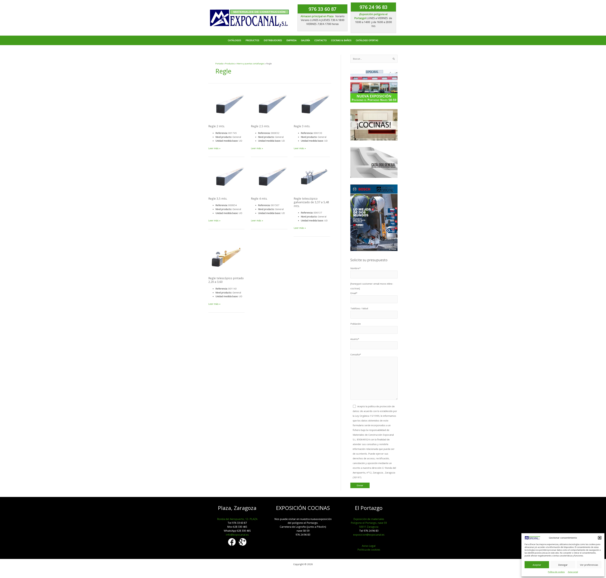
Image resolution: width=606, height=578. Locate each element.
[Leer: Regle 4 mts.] (269, 177)
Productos (252, 40)
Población (355, 323)
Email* (353, 293)
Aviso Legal (573, 572)
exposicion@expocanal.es (368, 534)
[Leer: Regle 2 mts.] (226, 105)
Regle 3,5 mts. (217, 198)
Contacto (320, 40)
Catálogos (234, 40)
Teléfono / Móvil (359, 308)
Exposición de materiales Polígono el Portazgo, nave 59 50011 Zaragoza (369, 523)
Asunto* (354, 339)
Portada (219, 63)
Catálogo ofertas (367, 40)
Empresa (291, 40)
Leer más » (214, 148)
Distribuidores (273, 40)
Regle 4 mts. (259, 198)
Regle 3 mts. (302, 126)
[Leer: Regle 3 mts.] (312, 105)
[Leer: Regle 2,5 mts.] (269, 105)
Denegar (563, 564)
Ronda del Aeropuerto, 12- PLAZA (237, 519)
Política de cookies (556, 572)
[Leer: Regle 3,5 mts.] (226, 177)
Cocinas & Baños (341, 40)
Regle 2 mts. (216, 126)
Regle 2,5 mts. (260, 126)
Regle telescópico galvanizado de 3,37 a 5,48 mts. (311, 202)
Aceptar (537, 564)
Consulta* (355, 354)
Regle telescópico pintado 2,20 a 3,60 (226, 280)
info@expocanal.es (237, 534)
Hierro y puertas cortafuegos (250, 63)
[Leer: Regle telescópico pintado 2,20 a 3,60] (226, 257)
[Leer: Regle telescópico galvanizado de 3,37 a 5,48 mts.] (312, 177)
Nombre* (355, 268)
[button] (599, 537)
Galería (305, 40)
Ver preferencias (589, 564)
